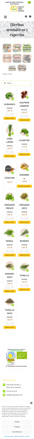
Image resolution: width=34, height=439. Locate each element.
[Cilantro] (24, 127)
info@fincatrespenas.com (14, 395)
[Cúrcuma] (10, 165)
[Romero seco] (10, 261)
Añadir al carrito (9, 118)
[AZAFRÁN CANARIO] (24, 89)
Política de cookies (8, 436)
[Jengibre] (24, 162)
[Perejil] (10, 228)
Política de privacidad (19, 436)
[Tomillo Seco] (10, 297)
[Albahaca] (10, 91)
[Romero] (24, 228)
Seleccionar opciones (24, 186)
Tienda (10, 74)
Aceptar (17, 421)
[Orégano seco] (24, 192)
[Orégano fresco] (10, 192)
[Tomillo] (24, 262)
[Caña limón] (10, 125)
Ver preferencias (17, 432)
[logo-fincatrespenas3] (17, 6)
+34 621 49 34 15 (11, 391)
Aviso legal (27, 436)
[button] (31, 403)
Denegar (17, 427)
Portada (5, 74)
